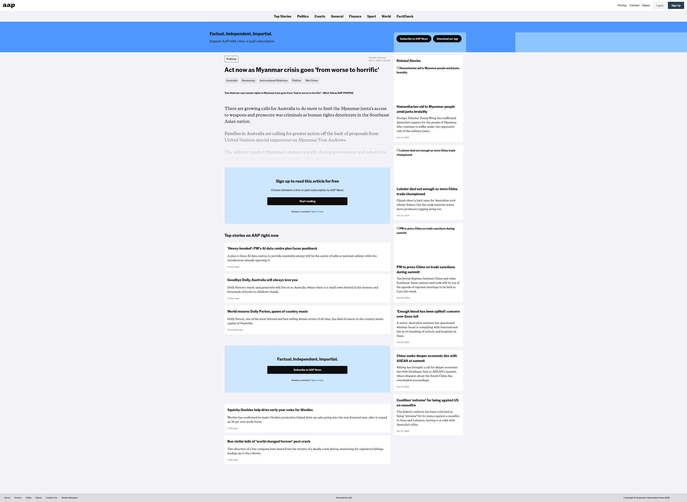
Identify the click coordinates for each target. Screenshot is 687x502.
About (646, 5)
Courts (320, 16)
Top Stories (282, 16)
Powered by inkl (344, 497)
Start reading (307, 201)
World (386, 16)
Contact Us (51, 497)
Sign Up (676, 5)
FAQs (28, 497)
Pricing (622, 5)
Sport (371, 16)
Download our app (447, 38)
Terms (7, 497)
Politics (303, 16)
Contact (634, 5)
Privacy (18, 497)
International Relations (274, 80)
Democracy (248, 80)
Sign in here (317, 211)
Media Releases (69, 497)
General (337, 16)
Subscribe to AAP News (414, 38)
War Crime (312, 80)
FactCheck (405, 16)
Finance (355, 16)
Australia (231, 80)
